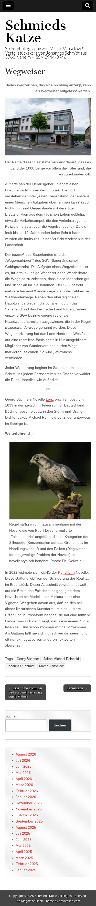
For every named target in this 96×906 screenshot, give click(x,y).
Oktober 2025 (27, 815)
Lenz (50, 399)
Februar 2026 (27, 791)
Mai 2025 (23, 845)
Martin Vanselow (51, 666)
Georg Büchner (28, 659)
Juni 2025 (23, 839)
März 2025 (24, 858)
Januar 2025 (26, 870)
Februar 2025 (27, 864)
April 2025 (24, 852)
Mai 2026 (23, 772)
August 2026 (26, 754)
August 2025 (26, 827)
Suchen (11, 716)
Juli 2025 (23, 833)
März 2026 (24, 785)
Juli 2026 (23, 760)
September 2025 (29, 821)
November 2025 (29, 809)
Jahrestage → (77, 688)
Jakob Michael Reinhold (61, 659)
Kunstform (66, 572)
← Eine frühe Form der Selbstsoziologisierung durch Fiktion (25, 692)
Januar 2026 (26, 797)
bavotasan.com (69, 901)
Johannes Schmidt (21, 666)
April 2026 (24, 779)
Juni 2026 (23, 766)
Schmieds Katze (35, 32)
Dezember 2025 (29, 803)
